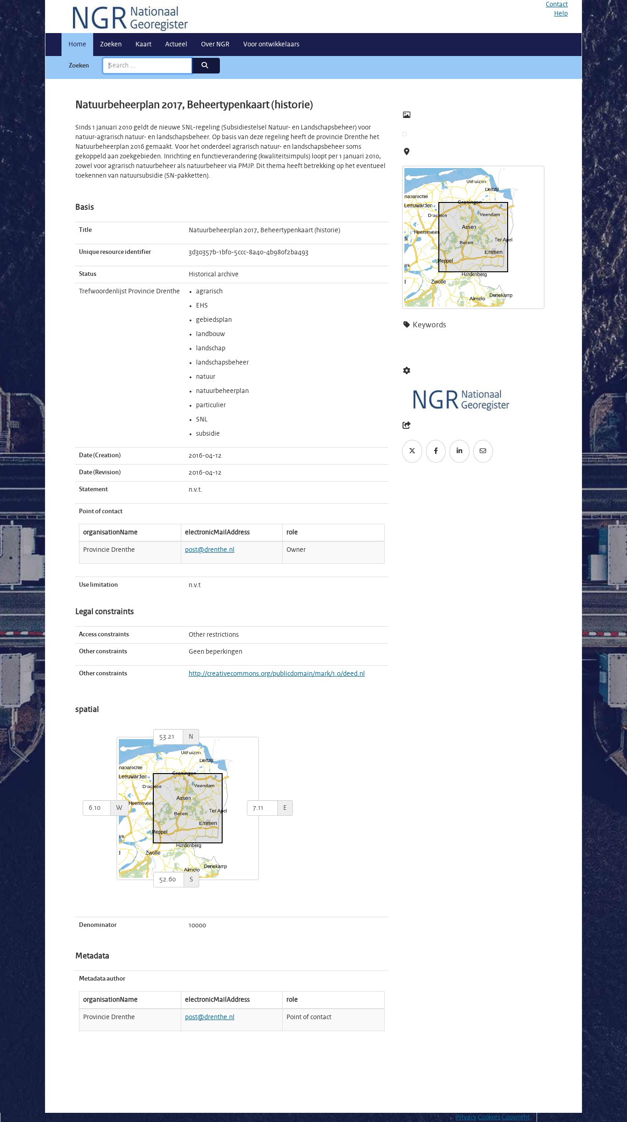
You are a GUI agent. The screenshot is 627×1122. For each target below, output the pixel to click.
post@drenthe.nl (210, 550)
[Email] (483, 451)
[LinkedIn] (459, 451)
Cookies (489, 1117)
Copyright (516, 1117)
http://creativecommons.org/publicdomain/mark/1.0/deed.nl (277, 674)
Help (561, 14)
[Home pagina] (126, 16)
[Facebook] (436, 451)
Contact (557, 4)
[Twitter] (412, 451)
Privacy (466, 1117)
